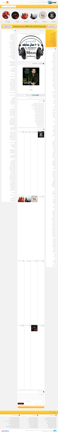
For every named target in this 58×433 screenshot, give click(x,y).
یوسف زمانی (54, 266)
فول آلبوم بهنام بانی (13, 63)
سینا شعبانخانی (54, 157)
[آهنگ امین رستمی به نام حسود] (28, 357)
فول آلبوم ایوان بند (13, 57)
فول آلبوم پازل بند (13, 69)
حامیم (55, 111)
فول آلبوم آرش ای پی (12, 34)
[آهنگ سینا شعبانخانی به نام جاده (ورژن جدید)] (28, 163)
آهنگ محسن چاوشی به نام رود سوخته (39, 109)
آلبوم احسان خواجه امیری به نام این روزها (33, 419)
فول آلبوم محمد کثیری (12, 175)
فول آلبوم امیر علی (13, 48)
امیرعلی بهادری (54, 80)
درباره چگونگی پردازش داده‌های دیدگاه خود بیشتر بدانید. (25, 405)
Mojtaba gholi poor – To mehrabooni (37, 63)
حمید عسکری (54, 116)
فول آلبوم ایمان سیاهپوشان (12, 56)
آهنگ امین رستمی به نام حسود (39, 120)
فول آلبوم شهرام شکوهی (12, 122)
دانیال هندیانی (54, 121)
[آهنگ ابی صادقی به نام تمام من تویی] (41, 357)
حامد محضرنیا (54, 109)
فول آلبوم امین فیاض (12, 53)
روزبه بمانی (54, 134)
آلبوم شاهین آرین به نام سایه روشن (33, 424)
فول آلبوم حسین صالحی (12, 84)
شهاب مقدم (54, 163)
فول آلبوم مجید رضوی (12, 164)
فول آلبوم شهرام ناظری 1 (12, 123)
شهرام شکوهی (54, 164)
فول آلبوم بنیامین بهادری (12, 62)
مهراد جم (55, 248)
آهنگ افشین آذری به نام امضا (40, 123)
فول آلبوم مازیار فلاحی (12, 161)
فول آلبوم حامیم (13, 81)
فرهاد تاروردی (54, 193)
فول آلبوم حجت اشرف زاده (12, 82)
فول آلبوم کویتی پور (13, 151)
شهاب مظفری (54, 162)
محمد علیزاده (54, 226)
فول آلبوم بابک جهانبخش (12, 61)
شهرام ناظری (54, 165)
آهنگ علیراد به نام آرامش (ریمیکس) (39, 115)
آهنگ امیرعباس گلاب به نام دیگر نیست (38, 103)
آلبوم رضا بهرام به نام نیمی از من (34, 417)
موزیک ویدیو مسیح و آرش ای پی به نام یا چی (13, 425)
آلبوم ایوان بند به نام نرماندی (34, 427)
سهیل (55, 150)
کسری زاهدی (54, 202)
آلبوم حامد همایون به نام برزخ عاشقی (33, 426)
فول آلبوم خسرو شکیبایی (12, 92)
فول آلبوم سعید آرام (13, 110)
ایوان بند (55, 88)
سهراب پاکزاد (54, 149)
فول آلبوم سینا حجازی (12, 114)
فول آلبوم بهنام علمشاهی (12, 65)
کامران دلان (54, 200)
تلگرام (33, 95)
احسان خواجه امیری (53, 61)
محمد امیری (54, 225)
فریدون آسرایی (54, 194)
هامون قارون (54, 260)
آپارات (2, 431)
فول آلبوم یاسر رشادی (12, 199)
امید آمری (54, 70)
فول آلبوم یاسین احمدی (12, 198)
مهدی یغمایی (54, 246)
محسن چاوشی (54, 219)
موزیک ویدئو (53, 45)
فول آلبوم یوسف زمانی (12, 200)
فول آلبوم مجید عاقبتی (12, 165)
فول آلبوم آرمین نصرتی (12, 38)
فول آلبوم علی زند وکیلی (12, 135)
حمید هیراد (54, 117)
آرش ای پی (54, 52)
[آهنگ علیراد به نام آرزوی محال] (34, 292)
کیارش (55, 203)
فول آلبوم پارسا (13, 68)
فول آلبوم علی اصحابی (12, 133)
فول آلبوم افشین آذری (12, 45)
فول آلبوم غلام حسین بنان (12, 142)
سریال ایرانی (53, 39)
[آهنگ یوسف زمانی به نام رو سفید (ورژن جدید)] (34, 163)
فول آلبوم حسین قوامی (12, 85)
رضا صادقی (54, 130)
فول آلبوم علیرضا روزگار (12, 137)
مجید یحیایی (54, 217)
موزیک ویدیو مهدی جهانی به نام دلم (15, 427)
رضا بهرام (55, 129)
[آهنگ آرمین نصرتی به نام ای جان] (41, 292)
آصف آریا (55, 60)
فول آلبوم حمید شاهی (12, 86)
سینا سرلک (54, 156)
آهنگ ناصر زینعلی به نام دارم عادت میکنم (38, 108)
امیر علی (55, 78)
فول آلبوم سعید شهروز (12, 112)
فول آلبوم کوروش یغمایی (12, 150)
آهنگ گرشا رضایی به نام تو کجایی (39, 110)
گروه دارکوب (54, 207)
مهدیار (55, 247)
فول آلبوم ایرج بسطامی (12, 55)
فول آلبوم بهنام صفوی (12, 64)
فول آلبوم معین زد (13, 182)
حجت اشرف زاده (54, 112)
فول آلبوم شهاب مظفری (12, 121)
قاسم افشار (54, 196)
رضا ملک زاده (54, 131)
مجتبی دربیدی (54, 213)
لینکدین (36, 95)
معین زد (55, 238)
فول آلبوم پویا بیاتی (13, 71)
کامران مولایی (54, 201)
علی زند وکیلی (54, 173)
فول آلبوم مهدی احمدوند (12, 183)
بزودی (54, 36)
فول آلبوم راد (13, 97)
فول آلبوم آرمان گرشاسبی (12, 37)
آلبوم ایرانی (41, 6)
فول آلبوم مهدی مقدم (12, 185)
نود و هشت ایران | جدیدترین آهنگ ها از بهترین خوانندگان (52, 2)
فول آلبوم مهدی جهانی (12, 184)
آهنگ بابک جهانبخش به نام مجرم (39, 111)
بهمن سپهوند (54, 95)
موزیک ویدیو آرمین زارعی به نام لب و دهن (14, 418)
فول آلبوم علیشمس (13, 138)
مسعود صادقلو (54, 236)
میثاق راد (55, 249)
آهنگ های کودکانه (52, 35)
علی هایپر (54, 179)
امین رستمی (54, 84)
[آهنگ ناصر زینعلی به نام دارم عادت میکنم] (41, 228)
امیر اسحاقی (54, 73)
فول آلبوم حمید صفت (12, 87)
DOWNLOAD (31, 87)
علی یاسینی (54, 180)
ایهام (55, 89)
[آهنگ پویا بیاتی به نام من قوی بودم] (21, 357)
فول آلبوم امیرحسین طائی (12, 47)
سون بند (55, 148)
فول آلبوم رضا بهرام (13, 100)
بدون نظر (29, 97)
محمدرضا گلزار (54, 229)
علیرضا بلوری (54, 181)
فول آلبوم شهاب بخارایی (12, 120)
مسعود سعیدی (54, 234)
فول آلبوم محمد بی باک (12, 173)
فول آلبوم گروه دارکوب (12, 157)
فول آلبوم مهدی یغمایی (12, 187)
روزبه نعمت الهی (54, 135)
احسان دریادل (54, 62)
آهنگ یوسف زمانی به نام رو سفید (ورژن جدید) (38, 104)
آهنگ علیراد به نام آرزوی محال (40, 114)
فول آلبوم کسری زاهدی (12, 149)
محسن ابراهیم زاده (53, 218)
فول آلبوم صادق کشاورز (12, 128)
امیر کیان (55, 81)
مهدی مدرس (54, 243)
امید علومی (54, 72)
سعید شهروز (54, 144)
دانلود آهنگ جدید (53, 6)
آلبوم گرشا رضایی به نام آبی (34, 425)
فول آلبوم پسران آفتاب (12, 70)
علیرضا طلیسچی (54, 183)
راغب (55, 124)
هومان (55, 261)
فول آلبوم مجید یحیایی (12, 166)
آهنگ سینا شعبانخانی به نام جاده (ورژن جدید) (38, 105)
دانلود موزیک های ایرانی (45, 431)
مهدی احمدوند (54, 239)
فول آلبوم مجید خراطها (12, 163)
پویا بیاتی (55, 103)
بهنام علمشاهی (54, 97)
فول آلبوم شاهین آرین (12, 118)
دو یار (55, 122)
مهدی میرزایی (54, 245)
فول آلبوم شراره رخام (13, 119)
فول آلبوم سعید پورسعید (12, 111)
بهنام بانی (54, 96)
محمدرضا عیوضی (54, 228)
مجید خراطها (54, 215)
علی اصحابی (54, 172)
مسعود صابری (54, 235)
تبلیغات (30, 6)
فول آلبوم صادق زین (13, 127)
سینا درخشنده (54, 155)
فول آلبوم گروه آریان (13, 156)
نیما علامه (54, 256)
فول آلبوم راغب (13, 98)
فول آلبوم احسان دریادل (12, 43)
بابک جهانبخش (54, 91)
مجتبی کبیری (54, 214)
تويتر (35, 95)
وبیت (49, 431)
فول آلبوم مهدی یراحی (12, 186)
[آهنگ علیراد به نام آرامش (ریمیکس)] (28, 292)
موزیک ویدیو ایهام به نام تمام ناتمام (15, 424)
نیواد (55, 257)
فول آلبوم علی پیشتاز (12, 134)
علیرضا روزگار (54, 182)
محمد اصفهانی (54, 224)
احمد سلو (55, 64)
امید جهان (54, 71)
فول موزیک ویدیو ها (52, 42)
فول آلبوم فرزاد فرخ (13, 144)
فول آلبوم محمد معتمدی (12, 176)
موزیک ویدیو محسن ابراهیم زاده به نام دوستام (13, 423)
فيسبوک (38, 95)
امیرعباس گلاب (54, 79)
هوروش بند (54, 262)
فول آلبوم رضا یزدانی (13, 104)
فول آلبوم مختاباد (13, 172)
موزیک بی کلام (25, 6)
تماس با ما (19, 6)
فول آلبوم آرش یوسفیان (12, 36)
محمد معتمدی (54, 227)
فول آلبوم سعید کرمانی (12, 113)
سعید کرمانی (54, 146)
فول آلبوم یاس (13, 197)
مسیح (55, 237)
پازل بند (55, 99)
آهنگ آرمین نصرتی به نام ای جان (52, 426)
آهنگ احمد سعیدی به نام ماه (40, 122)
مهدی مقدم (54, 244)
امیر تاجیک (54, 74)
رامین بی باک (54, 125)
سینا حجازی (54, 154)
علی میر (55, 178)
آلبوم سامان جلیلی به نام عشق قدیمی (33, 418)
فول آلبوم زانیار (13, 106)
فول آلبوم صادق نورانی (12, 129)
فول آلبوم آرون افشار (13, 39)
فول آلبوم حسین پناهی (12, 83)
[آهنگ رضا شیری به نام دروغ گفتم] (21, 163)
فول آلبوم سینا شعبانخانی (12, 115)
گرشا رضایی (54, 206)
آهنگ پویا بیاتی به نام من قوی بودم (39, 121)
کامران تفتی (54, 199)
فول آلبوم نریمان (13, 192)
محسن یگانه (54, 223)
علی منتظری (54, 177)
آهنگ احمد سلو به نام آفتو (40, 124)
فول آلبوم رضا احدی (13, 99)
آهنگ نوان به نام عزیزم (41, 126)
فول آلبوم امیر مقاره (13, 49)
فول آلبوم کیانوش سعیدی (12, 152)
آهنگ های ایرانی (47, 6)
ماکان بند (55, 209)
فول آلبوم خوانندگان (35, 6)
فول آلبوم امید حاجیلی (12, 46)
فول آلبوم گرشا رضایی (12, 155)
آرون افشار (54, 59)
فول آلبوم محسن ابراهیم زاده (12, 167)
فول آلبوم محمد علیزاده (12, 174)
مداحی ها (54, 44)
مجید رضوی (54, 216)
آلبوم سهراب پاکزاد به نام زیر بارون (33, 423)
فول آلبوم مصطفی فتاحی (12, 181)
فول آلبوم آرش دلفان (12, 35)
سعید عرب (54, 145)
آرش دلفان (54, 53)
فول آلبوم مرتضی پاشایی (12, 177)
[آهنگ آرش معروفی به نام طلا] (21, 292)
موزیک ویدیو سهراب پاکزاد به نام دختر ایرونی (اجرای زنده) (12, 426)
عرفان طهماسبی (54, 171)
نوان (55, 255)
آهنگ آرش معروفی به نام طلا (40, 116)
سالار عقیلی (54, 140)
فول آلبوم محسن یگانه (12, 171)
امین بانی (54, 82)
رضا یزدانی (54, 132)
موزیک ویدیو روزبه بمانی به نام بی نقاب (14, 419)
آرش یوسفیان (54, 54)
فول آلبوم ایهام (13, 58)
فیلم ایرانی (54, 43)
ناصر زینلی (54, 254)
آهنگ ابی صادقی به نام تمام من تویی (39, 117)
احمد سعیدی (54, 63)
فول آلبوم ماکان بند (13, 162)
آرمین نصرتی (54, 58)
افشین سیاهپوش (54, 69)
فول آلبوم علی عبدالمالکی (12, 136)
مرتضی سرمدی (54, 233)
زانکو (55, 138)
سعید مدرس (54, 147)
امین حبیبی (54, 83)
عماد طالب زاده (54, 187)
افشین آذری (54, 68)
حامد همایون (54, 110)
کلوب (32, 95)
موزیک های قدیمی (52, 38)
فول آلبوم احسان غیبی (12, 44)
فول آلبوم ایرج (13, 54)
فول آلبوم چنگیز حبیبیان (12, 76)
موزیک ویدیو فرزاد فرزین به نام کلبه (15, 417)
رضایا (55, 133)
